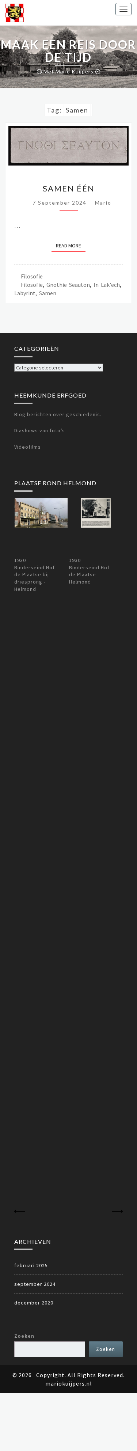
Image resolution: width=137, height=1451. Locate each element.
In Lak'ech (107, 284)
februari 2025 (31, 1265)
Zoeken (24, 1336)
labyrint (24, 293)
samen (47, 293)
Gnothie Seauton (68, 284)
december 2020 (33, 1302)
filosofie (32, 284)
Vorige (20, 1211)
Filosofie (32, 276)
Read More (70, 245)
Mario (103, 203)
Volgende (117, 1211)
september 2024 (35, 1284)
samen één (69, 188)
